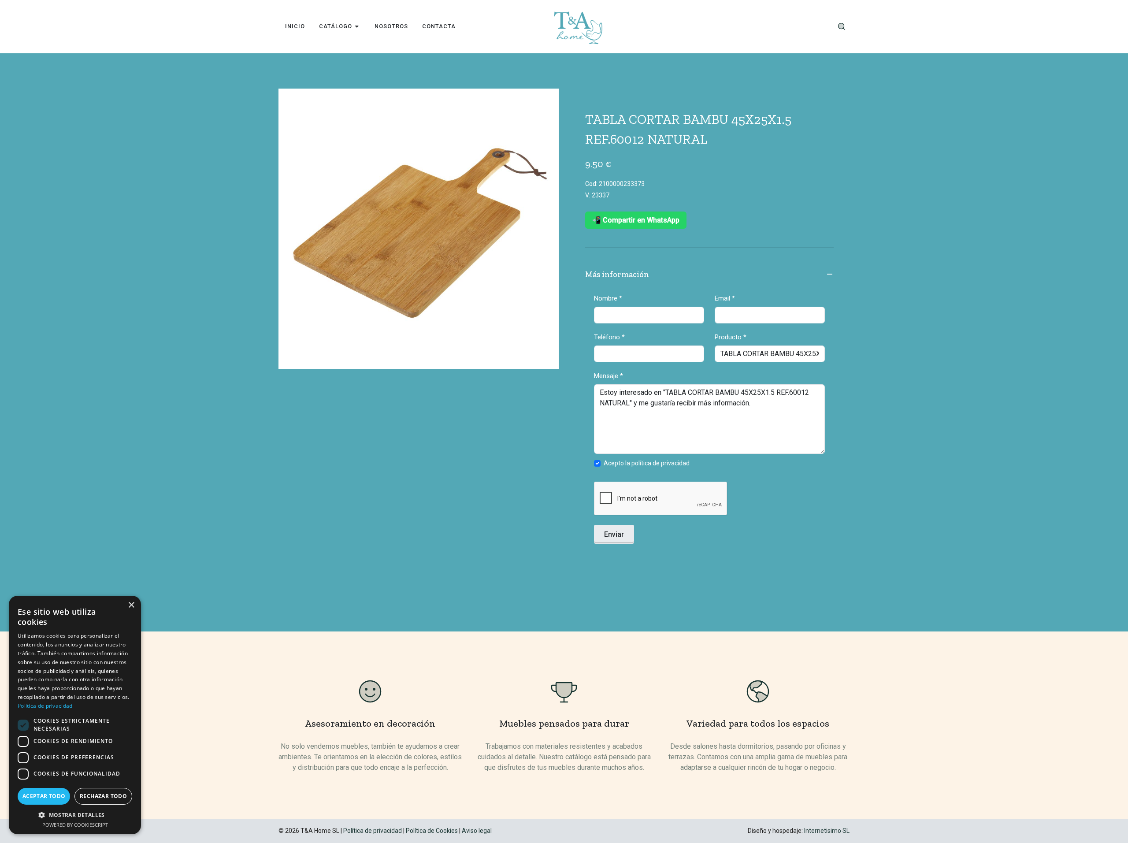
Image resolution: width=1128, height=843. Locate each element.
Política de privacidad (372, 830)
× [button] (131, 605)
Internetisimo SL (827, 830)
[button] (75, 814)
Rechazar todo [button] (103, 796)
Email (725, 298)
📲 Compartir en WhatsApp (635, 220)
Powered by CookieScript (75, 824)
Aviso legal (477, 830)
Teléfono (609, 337)
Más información (617, 274)
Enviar (614, 534)
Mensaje (608, 376)
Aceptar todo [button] (44, 796)
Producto (730, 337)
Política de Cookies (432, 830)
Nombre (608, 298)
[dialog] (75, 715)
